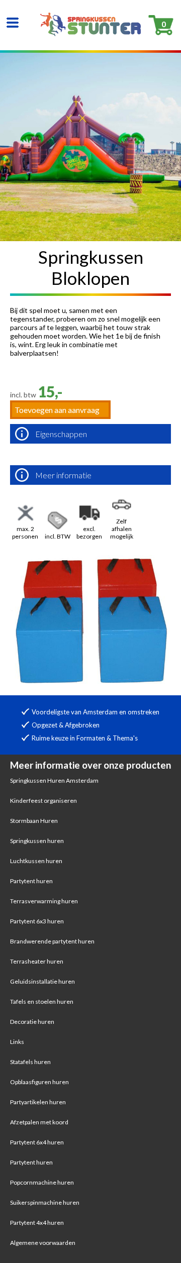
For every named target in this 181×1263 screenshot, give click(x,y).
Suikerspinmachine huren (44, 1202)
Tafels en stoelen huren (41, 1001)
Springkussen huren (37, 841)
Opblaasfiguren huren (39, 1082)
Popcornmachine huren (42, 1182)
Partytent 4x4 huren (37, 1222)
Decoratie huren (32, 1021)
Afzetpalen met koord (39, 1122)
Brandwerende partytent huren (52, 941)
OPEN (12, 22)
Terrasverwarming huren (44, 901)
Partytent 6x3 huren (37, 921)
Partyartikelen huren (38, 1102)
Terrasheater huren (36, 961)
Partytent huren (31, 881)
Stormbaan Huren (34, 820)
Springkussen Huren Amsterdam (54, 780)
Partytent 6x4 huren (37, 1142)
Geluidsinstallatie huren (42, 981)
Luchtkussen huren (36, 861)
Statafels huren (30, 1062)
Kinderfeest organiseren (43, 800)
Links (17, 1041)
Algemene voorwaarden (42, 1242)
